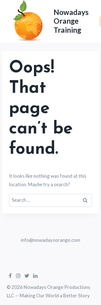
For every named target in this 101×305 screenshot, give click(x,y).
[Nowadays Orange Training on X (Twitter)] (26, 276)
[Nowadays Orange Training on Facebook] (10, 276)
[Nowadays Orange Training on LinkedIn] (35, 276)
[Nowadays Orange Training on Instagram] (18, 276)
